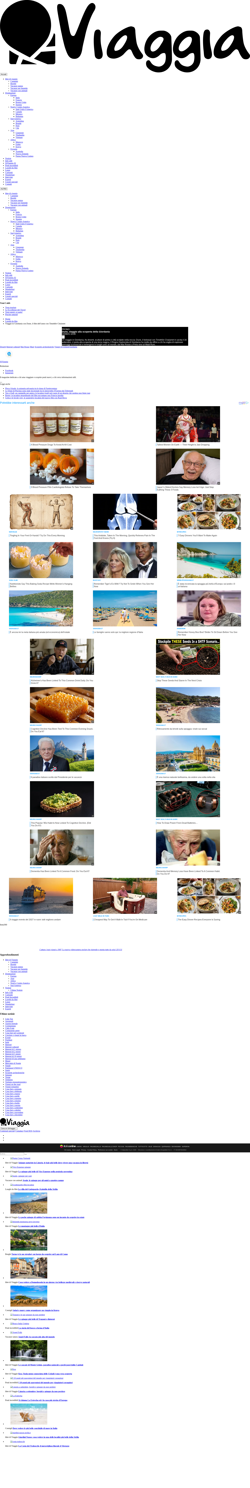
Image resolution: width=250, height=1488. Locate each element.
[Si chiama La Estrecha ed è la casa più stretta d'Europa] (127, 1396)
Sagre (7, 1070)
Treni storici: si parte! (14, 312)
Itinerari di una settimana (15, 1059)
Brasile (18, 123)
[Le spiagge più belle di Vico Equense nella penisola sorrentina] (127, 1167)
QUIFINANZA (166, 1146)
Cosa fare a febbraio (13, 1091)
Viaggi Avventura (61, 347)
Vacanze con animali (18, 91)
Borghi (13, 84)
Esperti (8, 179)
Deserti (3, 347)
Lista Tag (9, 1019)
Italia (18, 98)
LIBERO (79, 1146)
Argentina (20, 121)
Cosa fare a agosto (12, 1105)
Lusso (7, 170)
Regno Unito (21, 102)
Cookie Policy (92, 1150)
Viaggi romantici (12, 1087)
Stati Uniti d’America (24, 109)
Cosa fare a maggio (13, 1098)
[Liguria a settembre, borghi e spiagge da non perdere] (127, 1387)
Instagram (9, 373)
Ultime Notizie (16, 990)
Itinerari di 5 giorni (13, 1054)
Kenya (18, 147)
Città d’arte (9, 1028)
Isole (7, 1042)
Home (7, 319)
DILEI (150, 1146)
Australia (19, 151)
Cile (17, 128)
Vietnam (19, 137)
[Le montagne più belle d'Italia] (127, 1222)
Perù (17, 126)
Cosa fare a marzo (12, 1094)
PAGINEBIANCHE (131, 1146)
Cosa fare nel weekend (14, 1033)
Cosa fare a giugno (13, 1101)
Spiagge (8, 1075)
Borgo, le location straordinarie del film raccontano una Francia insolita (34, 395)
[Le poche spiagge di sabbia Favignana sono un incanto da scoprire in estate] (127, 1203)
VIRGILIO (86, 1146)
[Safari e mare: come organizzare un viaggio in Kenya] (127, 1296)
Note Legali (76, 1150)
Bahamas (19, 116)
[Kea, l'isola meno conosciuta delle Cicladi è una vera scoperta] (127, 1369)
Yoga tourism (10, 307)
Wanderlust (9, 175)
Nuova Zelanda (22, 154)
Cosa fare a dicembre (14, 1115)
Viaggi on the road (12, 1084)
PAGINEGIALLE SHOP (109, 1146)
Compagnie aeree (12, 1030)
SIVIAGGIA (157, 1146)
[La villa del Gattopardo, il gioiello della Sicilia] (127, 1185)
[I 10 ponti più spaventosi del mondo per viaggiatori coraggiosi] (127, 1378)
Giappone (20, 133)
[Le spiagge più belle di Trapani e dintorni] (127, 1315)
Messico (19, 114)
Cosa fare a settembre (14, 1108)
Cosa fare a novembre (14, 1112)
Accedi (3, 74)
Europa (13, 95)
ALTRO (4, 189)
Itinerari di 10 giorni (13, 1056)
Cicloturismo (10, 1026)
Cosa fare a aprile (12, 1096)
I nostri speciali (11, 182)
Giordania (73, 347)
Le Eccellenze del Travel (15, 310)
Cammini (14, 81)
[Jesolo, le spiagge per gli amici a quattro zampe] (127, 1176)
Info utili (8, 161)
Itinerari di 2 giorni (13, 1052)
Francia (19, 100)
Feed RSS (28, 1131)
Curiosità (9, 172)
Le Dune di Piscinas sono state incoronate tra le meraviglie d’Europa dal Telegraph (39, 391)
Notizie (8, 158)
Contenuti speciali (7, 1131)
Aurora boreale (11, 1023)
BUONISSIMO (176, 1146)
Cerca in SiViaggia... (9, 1129)
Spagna (19, 105)
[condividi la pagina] (63, 337)
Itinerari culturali (13, 347)
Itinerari (8, 1044)
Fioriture (8, 1040)
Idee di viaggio (11, 79)
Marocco (19, 142)
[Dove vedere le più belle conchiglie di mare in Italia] (127, 1414)
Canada (19, 112)
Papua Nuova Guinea (24, 156)
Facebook (9, 370)
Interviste (9, 177)
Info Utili (9, 992)
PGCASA (121, 1146)
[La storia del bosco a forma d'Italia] (127, 1323)
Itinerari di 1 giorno (13, 1049)
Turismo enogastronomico (16, 1082)
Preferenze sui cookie (105, 1150)
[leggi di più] (1, 382)
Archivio (36, 1131)
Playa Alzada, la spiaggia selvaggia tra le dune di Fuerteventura (31, 388)
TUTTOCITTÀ (142, 1146)
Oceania (13, 149)
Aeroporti (9, 1021)
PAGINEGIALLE (95, 1146)
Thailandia (20, 135)
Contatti (8, 184)
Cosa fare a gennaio (13, 1089)
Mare (32, 347)
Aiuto (116, 1150)
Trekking (9, 1080)
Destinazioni (10, 93)
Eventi (8, 1037)
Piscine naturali (11, 314)
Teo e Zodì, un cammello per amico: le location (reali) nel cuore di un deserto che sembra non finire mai (47, 393)
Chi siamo (67, 1150)
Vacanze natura (16, 86)
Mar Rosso (24, 347)
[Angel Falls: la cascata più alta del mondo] (127, 1332)
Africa (13, 140)
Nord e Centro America (20, 107)
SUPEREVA (185, 1146)
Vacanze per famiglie (19, 88)
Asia (12, 130)
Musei (7, 1061)
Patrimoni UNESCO (13, 1068)
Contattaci (19, 1131)
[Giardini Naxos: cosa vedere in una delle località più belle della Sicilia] (127, 1433)
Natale (8, 1066)
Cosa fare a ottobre (13, 1110)
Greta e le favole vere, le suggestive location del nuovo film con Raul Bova (36, 398)
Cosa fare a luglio (12, 1103)
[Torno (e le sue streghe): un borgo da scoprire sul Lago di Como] (127, 1240)
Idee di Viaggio (11, 960)
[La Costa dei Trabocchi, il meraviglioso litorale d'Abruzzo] (127, 1441)
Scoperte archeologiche (44, 347)
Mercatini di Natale (13, 1063)
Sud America (15, 119)
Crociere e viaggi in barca (15, 1035)
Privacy (83, 1150)
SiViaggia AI (10, 163)
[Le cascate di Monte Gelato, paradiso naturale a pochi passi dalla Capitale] (127, 1351)
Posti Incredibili (11, 997)
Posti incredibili (11, 165)
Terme (7, 1077)
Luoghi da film (11, 168)
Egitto (18, 144)
